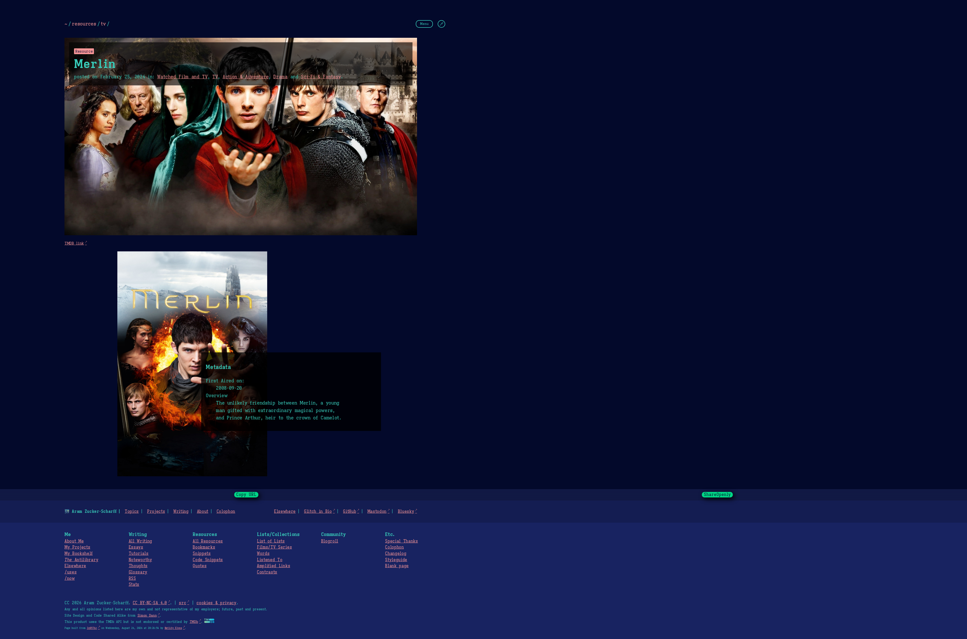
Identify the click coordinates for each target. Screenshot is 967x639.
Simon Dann (147, 616)
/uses (70, 572)
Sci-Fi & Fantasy (321, 77)
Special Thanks (401, 541)
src (182, 603)
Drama (280, 77)
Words (263, 553)
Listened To (269, 559)
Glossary (138, 572)
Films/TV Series (274, 547)
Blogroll (329, 541)
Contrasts (267, 572)
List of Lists (271, 541)
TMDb (194, 622)
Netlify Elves (173, 628)
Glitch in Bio (318, 511)
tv (103, 24)
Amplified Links (273, 565)
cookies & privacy (216, 603)
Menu (424, 24)
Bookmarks (204, 547)
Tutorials (139, 553)
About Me (74, 541)
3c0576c (92, 628)
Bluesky (406, 511)
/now (69, 578)
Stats (134, 584)
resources (84, 24)
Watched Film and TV (182, 77)
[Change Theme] (441, 24)
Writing (181, 511)
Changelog (395, 553)
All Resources (208, 541)
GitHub (349, 511)
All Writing (140, 541)
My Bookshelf (78, 553)
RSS (132, 578)
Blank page (397, 565)
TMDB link (74, 243)
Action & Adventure (246, 77)
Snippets (202, 553)
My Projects (77, 547)
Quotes (199, 565)
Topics (132, 511)
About (202, 511)
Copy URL (246, 494)
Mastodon (377, 511)
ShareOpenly (717, 494)
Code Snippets (208, 559)
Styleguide (396, 559)
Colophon (226, 511)
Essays (136, 547)
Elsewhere (285, 511)
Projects (156, 511)
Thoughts (138, 565)
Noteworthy (140, 559)
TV (215, 77)
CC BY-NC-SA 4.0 (150, 603)
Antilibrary (81, 559)
